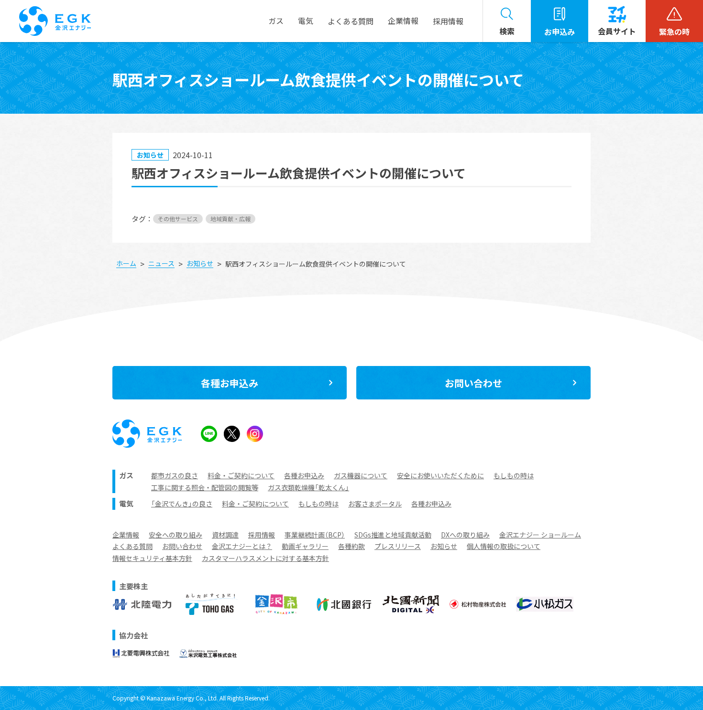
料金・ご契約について (241, 475)
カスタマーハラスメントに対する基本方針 (265, 558)
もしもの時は (514, 475)
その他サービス (178, 219)
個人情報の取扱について (503, 546)
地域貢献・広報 (230, 219)
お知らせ (443, 546)
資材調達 (225, 534)
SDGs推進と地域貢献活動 (392, 534)
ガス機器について (360, 475)
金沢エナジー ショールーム (540, 534)
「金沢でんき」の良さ (181, 503)
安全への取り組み (175, 534)
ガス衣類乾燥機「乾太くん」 (308, 487)
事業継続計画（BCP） (315, 534)
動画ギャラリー (305, 546)
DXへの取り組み (465, 534)
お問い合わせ (182, 546)
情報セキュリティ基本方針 (152, 558)
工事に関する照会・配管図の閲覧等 (204, 487)
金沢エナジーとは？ (242, 546)
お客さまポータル (375, 503)
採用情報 (448, 21)
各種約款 (351, 546)
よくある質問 (132, 546)
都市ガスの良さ (174, 475)
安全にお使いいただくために (440, 475)
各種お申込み (304, 475)
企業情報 (125, 534)
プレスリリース (397, 546)
